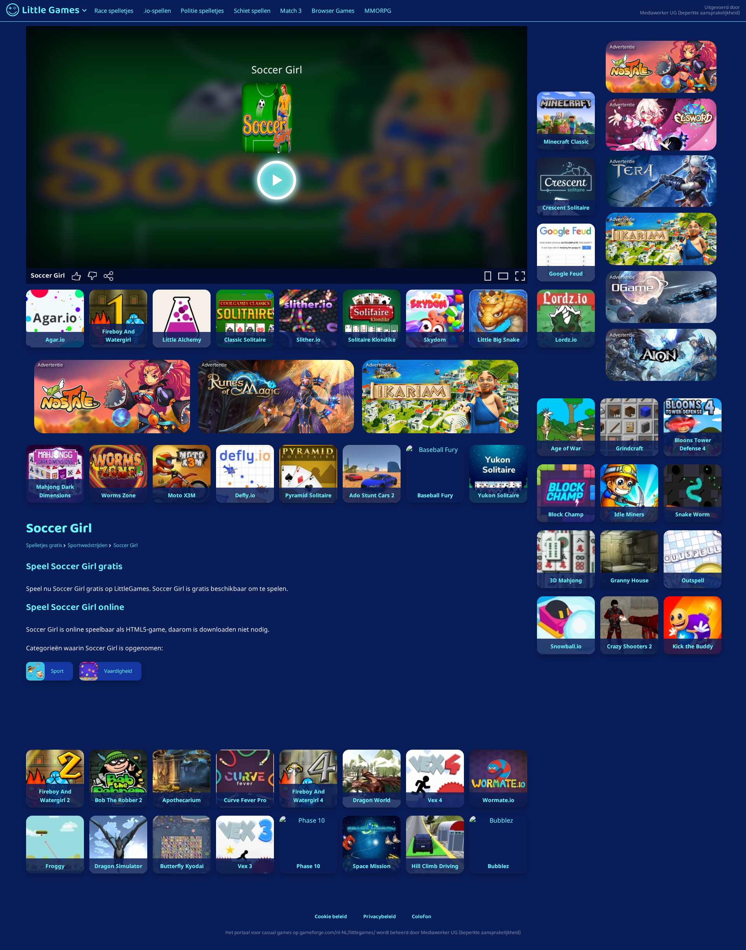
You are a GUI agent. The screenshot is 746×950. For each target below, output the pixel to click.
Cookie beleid (331, 917)
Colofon (421, 917)
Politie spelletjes (202, 10)
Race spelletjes (113, 10)
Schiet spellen (252, 10)
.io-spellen (157, 10)
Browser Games (333, 10)
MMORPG (377, 10)
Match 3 (291, 10)
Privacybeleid (379, 917)
